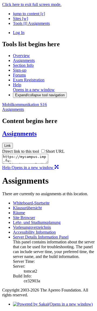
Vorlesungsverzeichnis (32, 227)
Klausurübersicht (27, 208)
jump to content (29, 13)
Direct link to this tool (20, 151)
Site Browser (24, 217)
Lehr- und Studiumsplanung (37, 222)
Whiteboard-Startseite (31, 203)
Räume (19, 212)
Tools (20, 23)
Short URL (55, 151)
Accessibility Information (34, 232)
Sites (20, 18)
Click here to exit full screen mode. (31, 4)
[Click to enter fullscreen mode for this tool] (56, 167)
